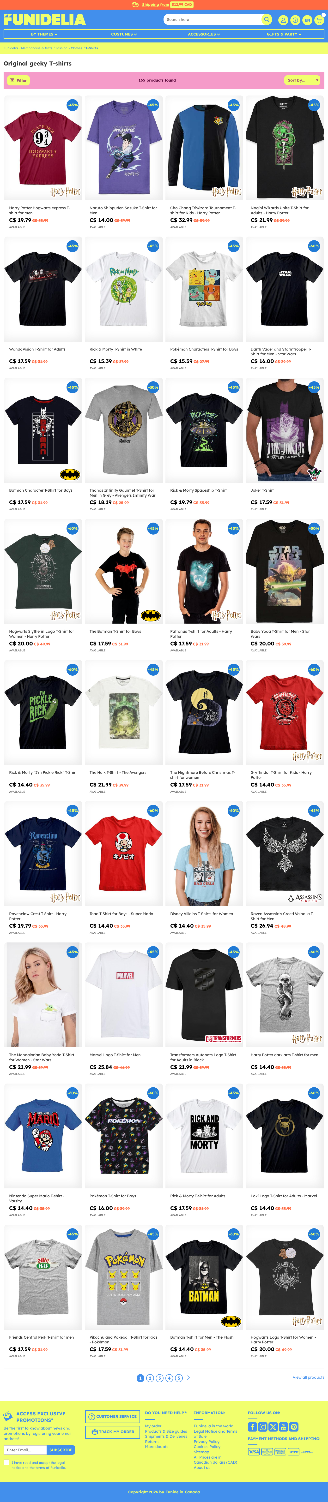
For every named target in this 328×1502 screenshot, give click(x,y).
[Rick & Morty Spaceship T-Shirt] (204, 430)
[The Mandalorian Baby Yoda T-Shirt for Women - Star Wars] (43, 995)
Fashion (61, 48)
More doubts (156, 1446)
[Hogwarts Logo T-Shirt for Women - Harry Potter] (285, 1277)
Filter (22, 80)
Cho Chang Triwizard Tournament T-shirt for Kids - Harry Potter (203, 210)
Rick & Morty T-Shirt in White (116, 349)
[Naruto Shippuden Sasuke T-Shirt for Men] (124, 148)
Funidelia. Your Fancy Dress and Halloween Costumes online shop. (45, 19)
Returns (152, 1441)
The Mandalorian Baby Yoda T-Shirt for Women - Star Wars (41, 1057)
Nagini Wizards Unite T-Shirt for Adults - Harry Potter (280, 210)
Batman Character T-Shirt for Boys (41, 490)
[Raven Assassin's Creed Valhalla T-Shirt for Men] (285, 853)
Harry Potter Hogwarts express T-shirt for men (39, 210)
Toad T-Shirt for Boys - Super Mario (121, 913)
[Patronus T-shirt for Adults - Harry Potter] (204, 571)
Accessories (202, 34)
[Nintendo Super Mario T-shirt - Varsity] (43, 1136)
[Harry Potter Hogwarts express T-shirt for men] (43, 148)
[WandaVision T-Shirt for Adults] (43, 289)
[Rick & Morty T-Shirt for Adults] (204, 1136)
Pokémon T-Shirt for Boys (113, 1195)
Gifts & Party (282, 34)
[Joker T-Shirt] (285, 430)
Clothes (76, 48)
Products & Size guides (166, 1431)
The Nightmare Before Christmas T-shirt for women (202, 775)
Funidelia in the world (213, 1426)
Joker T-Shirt (262, 490)
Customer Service (116, 1416)
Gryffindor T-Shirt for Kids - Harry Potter (281, 775)
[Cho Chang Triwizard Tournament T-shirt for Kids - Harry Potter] (204, 148)
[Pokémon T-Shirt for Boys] (124, 1136)
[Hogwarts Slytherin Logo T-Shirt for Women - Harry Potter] (43, 571)
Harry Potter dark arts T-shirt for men (284, 1054)
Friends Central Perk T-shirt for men (41, 1337)
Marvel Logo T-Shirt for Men (115, 1054)
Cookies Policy (207, 1446)
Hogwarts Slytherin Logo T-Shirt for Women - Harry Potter (41, 634)
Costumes (122, 34)
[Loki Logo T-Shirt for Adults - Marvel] (285, 1136)
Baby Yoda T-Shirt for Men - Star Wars (280, 634)
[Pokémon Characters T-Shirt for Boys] (204, 289)
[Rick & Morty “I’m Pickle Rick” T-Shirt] (43, 712)
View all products (308, 1377)
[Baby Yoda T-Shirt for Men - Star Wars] (285, 571)
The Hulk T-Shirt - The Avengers (118, 772)
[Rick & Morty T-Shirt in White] (124, 289)
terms (40, 1468)
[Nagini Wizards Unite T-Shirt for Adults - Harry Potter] (285, 148)
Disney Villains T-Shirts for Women (201, 913)
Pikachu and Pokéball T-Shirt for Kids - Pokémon (124, 1340)
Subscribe (60, 1450)
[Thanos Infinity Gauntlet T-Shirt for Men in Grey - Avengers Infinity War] (124, 430)
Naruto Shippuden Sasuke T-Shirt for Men (123, 210)
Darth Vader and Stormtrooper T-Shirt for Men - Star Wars (281, 352)
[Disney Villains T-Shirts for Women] (204, 853)
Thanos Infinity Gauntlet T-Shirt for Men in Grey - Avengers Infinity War (122, 493)
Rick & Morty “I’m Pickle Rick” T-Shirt (43, 772)
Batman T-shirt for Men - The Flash (202, 1337)
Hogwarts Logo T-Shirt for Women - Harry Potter (283, 1340)
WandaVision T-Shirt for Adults (37, 349)
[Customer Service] (295, 20)
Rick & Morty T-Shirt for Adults (197, 1195)
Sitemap (201, 1451)
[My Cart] (319, 20)
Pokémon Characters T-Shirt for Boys (204, 349)
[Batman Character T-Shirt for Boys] (43, 430)
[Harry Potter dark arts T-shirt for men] (285, 995)
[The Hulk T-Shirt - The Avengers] (124, 712)
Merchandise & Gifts (36, 48)
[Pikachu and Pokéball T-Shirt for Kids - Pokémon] (124, 1277)
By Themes (42, 34)
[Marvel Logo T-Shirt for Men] (124, 995)
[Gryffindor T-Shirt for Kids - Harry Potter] (285, 712)
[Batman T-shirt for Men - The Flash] (204, 1277)
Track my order (116, 1432)
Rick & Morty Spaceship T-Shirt (198, 490)
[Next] (188, 1378)
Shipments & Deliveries (166, 1436)
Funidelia (11, 48)
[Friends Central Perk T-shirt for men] (43, 1277)
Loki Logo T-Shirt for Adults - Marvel (284, 1195)
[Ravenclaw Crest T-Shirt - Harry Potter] (43, 853)
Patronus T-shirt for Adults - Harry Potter (201, 634)
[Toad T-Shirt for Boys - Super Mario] (124, 853)
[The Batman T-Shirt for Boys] (124, 571)
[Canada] (252, 1427)
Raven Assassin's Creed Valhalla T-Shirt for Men (282, 916)
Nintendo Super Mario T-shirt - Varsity (36, 1198)
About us (202, 1467)
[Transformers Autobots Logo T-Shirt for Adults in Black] (204, 995)
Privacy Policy (206, 1441)
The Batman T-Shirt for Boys (115, 631)
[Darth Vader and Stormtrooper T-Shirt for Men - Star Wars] (285, 289)
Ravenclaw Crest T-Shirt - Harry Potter (38, 916)
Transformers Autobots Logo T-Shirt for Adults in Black (203, 1057)
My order (153, 1426)
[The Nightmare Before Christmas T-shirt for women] (204, 712)
